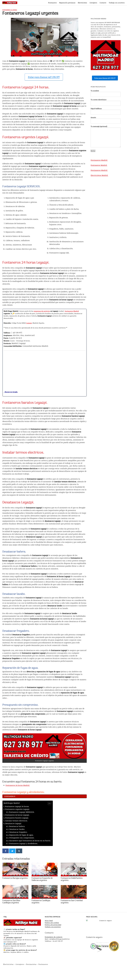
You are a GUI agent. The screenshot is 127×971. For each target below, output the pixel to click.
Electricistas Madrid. (99, 175)
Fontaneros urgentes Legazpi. (17, 809)
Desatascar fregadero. (18, 832)
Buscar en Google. (11, 392)
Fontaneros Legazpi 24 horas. (17, 806)
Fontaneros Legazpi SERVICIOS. (21, 812)
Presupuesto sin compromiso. (21, 837)
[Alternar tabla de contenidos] (48, 803)
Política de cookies (52, 923)
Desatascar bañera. (17, 826)
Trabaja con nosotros (117, 3)
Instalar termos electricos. (16, 820)
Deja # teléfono (96, 108)
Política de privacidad (53, 925)
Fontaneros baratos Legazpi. (17, 818)
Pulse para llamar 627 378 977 (44, 77)
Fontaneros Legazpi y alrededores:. (23, 843)
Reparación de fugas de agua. (21, 835)
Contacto (103, 3)
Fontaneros (52, 3)
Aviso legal (49, 920)
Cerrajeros (93, 3)
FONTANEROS (9, 796)
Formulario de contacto (53, 937)
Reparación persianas (67, 3)
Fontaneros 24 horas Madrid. (18, 785)
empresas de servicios (42, 311)
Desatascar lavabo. (17, 829)
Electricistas (82, 3)
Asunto (93, 117)
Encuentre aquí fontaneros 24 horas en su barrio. (30, 840)
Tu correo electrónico (98, 99)
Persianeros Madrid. (99, 160)
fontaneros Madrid (72, 311)
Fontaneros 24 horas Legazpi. (17, 815)
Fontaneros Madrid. (99, 165)
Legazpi (29, 323)
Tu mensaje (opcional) (99, 126)
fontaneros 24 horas (9, 10)
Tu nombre (95, 90)
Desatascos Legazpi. (13, 823)
